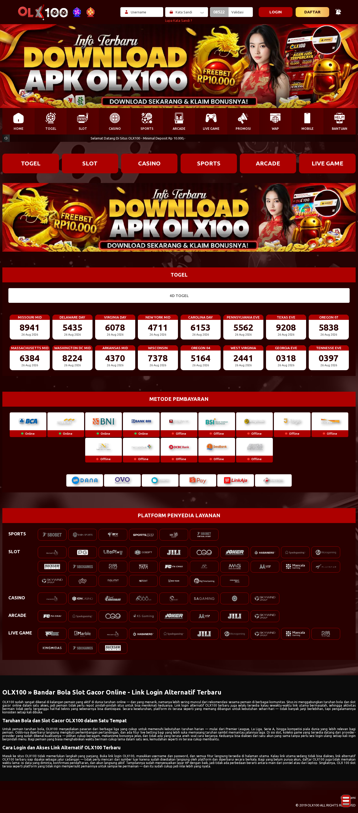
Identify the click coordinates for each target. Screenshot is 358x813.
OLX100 (8, 702)
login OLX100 (124, 756)
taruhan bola (34, 729)
